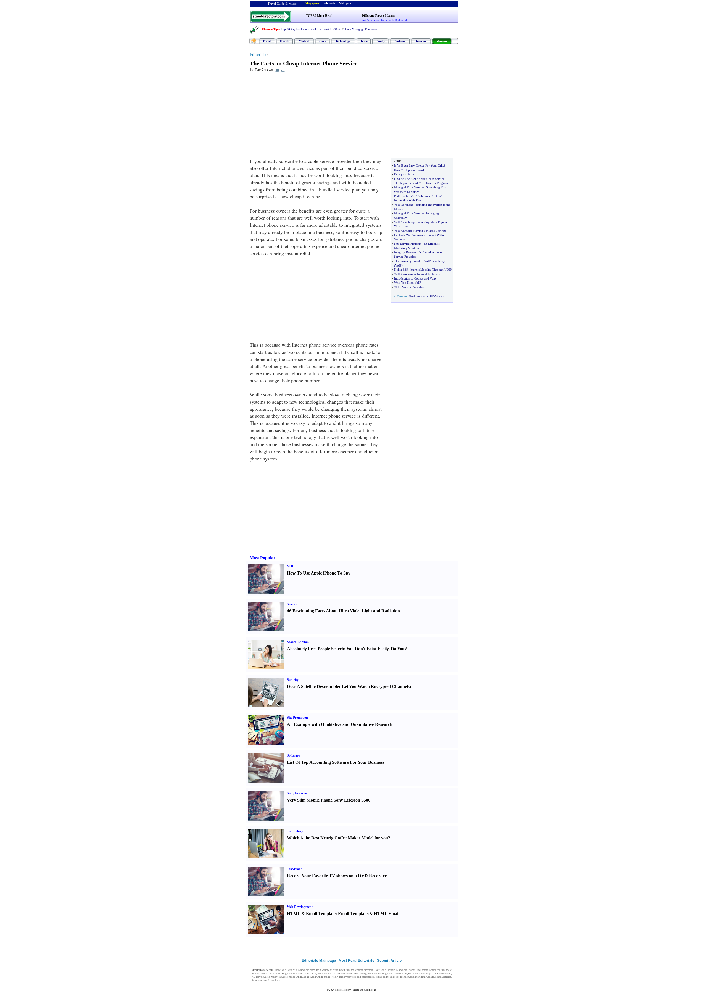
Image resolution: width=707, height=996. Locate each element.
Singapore (312, 3)
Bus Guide (323, 973)
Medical (304, 41)
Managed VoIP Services (409, 187)
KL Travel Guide (261, 977)
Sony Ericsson (297, 793)
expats (379, 977)
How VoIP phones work (409, 170)
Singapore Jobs (289, 980)
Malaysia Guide (279, 977)
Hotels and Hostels (384, 970)
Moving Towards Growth (429, 230)
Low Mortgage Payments (361, 29)
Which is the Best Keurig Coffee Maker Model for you (337, 838)
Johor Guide (295, 977)
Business (399, 41)
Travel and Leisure (285, 970)
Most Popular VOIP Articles (426, 295)
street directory (365, 970)
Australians (274, 980)
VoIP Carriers (402, 230)
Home (364, 41)
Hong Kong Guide (313, 977)
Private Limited (260, 973)
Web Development (300, 907)
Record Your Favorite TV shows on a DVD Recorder (337, 875)
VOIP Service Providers (409, 287)
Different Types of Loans (378, 15)
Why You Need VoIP (407, 282)
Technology (343, 41)
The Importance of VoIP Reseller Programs (421, 183)
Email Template (321, 913)
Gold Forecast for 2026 (326, 29)
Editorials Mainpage (319, 960)
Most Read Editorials (356, 960)
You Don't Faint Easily (367, 648)
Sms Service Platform (407, 243)
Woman (442, 41)
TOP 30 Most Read (319, 16)
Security (293, 680)
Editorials (258, 54)
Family (380, 41)
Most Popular (262, 557)
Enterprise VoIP (404, 174)
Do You (398, 648)
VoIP (398, 265)
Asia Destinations (343, 973)
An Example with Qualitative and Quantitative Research (339, 724)
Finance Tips (270, 29)
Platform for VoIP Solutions (412, 195)
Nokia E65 (401, 269)
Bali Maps (426, 973)
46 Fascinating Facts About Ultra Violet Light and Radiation (343, 610)
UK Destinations (442, 973)
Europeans (257, 980)
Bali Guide (414, 973)
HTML (293, 913)
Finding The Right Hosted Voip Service (419, 178)
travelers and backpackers (360, 977)
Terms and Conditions (364, 990)
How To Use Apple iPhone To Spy (318, 573)
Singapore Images (405, 970)
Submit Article (389, 960)
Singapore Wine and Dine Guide (299, 973)
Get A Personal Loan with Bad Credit (385, 20)
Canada (430, 977)
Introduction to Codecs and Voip (415, 278)
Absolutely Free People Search (315, 648)
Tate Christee (264, 69)
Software (293, 755)
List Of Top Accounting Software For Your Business (335, 762)
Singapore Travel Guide (394, 973)
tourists (391, 977)
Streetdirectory (343, 990)
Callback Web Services (408, 235)
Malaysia (345, 3)
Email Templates (353, 913)
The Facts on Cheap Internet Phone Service (303, 63)
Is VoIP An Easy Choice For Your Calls (419, 165)
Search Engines (298, 642)
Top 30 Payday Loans (295, 29)
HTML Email (386, 913)
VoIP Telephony (404, 222)
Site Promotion (297, 718)
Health (284, 41)
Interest (421, 41)
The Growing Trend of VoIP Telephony (419, 261)
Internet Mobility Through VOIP (431, 269)
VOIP (291, 566)
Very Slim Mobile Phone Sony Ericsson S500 (328, 800)
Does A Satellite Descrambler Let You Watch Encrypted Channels (348, 686)
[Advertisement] (294, 116)
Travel (267, 41)
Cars (322, 41)
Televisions (294, 869)
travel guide (365, 973)
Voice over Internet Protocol (420, 274)
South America (443, 977)
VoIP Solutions (403, 204)
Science (292, 604)
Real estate (422, 970)
